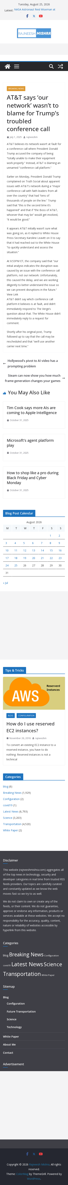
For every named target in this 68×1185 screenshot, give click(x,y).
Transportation (12, 824)
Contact (8, 1052)
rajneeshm (32, 137)
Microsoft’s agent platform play (30, 443)
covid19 (7, 805)
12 (24, 550)
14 (42, 550)
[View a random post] (60, 66)
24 (6, 565)
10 (6, 550)
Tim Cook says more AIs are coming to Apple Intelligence (32, 410)
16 (60, 550)
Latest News (11, 811)
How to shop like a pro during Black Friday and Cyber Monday (33, 477)
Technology (14, 1027)
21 (42, 558)
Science (7, 818)
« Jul (5, 583)
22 (51, 558)
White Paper (10, 830)
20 (33, 558)
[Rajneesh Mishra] (7, 66)
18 (15, 558)
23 (60, 558)
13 (33, 550)
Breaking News (16, 88)
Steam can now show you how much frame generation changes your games (32, 378)
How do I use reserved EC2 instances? (30, 727)
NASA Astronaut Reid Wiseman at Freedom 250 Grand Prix (34, 12)
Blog (6, 997)
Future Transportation (21, 1011)
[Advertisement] (34, 625)
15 (51, 550)
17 (6, 558)
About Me (9, 1044)
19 (24, 558)
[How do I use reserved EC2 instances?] (34, 693)
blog (10, 715)
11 (15, 550)
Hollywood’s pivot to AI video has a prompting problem (33, 363)
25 (15, 565)
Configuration (26, 715)
